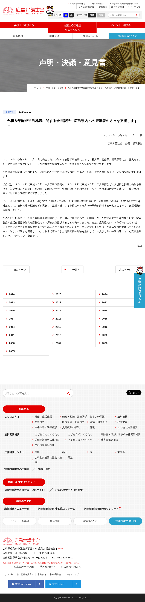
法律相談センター (14, 452)
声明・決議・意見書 (54, 88)
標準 (92, 15)
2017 (12, 318)
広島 (37, 452)
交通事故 (40, 422)
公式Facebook (23, 584)
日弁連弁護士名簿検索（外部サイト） (25, 489)
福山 (64, 452)
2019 (58, 310)
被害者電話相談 (109, 439)
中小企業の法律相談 (46, 427)
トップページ (36, 88)
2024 (105, 294)
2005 (12, 351)
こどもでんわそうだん (47, 434)
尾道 (70, 457)
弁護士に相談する (24, 25)
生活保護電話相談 (44, 445)
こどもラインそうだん (80, 434)
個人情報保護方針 (86, 7)
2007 (58, 343)
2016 (58, 318)
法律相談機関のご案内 (16, 469)
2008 (12, 343)
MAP (60, 548)
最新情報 (18, 36)
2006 (105, 343)
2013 (58, 327)
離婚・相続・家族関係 (74, 416)
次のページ (125, 269)
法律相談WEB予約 (127, 36)
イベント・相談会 (19, 521)
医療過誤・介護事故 (73, 422)
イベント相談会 (121, 25)
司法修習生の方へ (71, 566)
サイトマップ (134, 7)
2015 (105, 318)
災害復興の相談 (71, 427)
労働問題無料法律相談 (47, 439)
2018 (105, 310)
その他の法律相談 (127, 427)
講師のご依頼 (23, 501)
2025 (58, 294)
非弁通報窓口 (117, 7)
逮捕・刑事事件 (98, 422)
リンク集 (9, 574)
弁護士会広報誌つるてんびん (72, 27)
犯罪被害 (122, 422)
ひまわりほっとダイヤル (81, 439)
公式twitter (58, 584)
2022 (58, 302)
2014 (12, 327)
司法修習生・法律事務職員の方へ (124, 3)
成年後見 (122, 416)
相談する (24, 409)
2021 (105, 302)
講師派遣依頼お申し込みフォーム (56, 508)
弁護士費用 (44, 469)
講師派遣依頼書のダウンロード (101, 508)
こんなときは (11, 416)
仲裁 (92, 427)
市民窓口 (103, 7)
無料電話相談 (11, 434)
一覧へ (76, 269)
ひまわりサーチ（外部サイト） (72, 489)
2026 (12, 294)
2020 (12, 310)
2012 (105, 327)
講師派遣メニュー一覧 (16, 508)
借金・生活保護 (43, 416)
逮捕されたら (90, 36)
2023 (12, 302)
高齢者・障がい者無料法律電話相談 (120, 434)
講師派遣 (54, 36)
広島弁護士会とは (78, 3)
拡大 (101, 15)
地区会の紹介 (97, 3)
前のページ (19, 269)
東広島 (121, 452)
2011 (11, 335)
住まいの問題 (97, 416)
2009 (105, 335)
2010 (58, 335)
